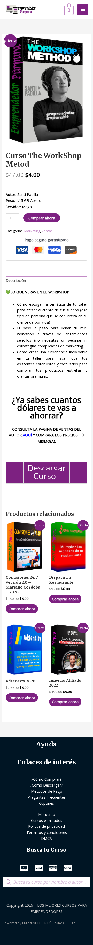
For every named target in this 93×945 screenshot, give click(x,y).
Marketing (32, 231)
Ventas (47, 231)
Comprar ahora (41, 217)
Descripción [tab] (16, 280)
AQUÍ (27, 435)
